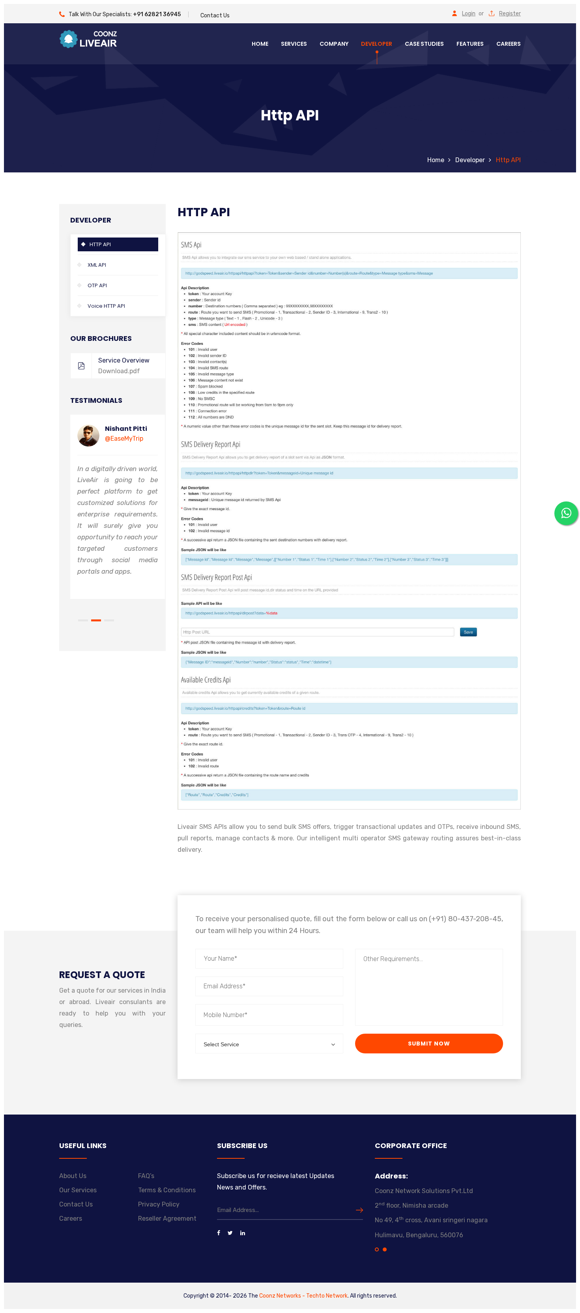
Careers (508, 44)
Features (470, 44)
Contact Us (215, 15)
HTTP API (100, 244)
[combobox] (269, 1043)
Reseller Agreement (167, 1218)
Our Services (78, 1190)
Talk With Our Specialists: (125, 14)
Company (334, 44)
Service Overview (124, 366)
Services (294, 44)
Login (468, 13)
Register (510, 13)
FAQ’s (146, 1176)
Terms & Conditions (167, 1190)
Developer (376, 44)
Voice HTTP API (106, 306)
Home (260, 44)
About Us (72, 1176)
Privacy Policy (159, 1204)
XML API (97, 265)
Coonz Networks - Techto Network (303, 1295)
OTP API (97, 285)
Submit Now (429, 1043)
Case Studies (424, 44)
